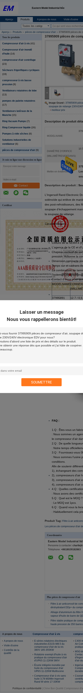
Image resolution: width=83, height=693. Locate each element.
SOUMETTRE (41, 382)
